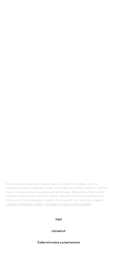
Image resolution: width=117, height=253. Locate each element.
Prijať (59, 219)
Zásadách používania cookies (24, 204)
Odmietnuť (58, 231)
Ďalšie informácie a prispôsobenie (59, 242)
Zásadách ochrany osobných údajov (68, 204)
